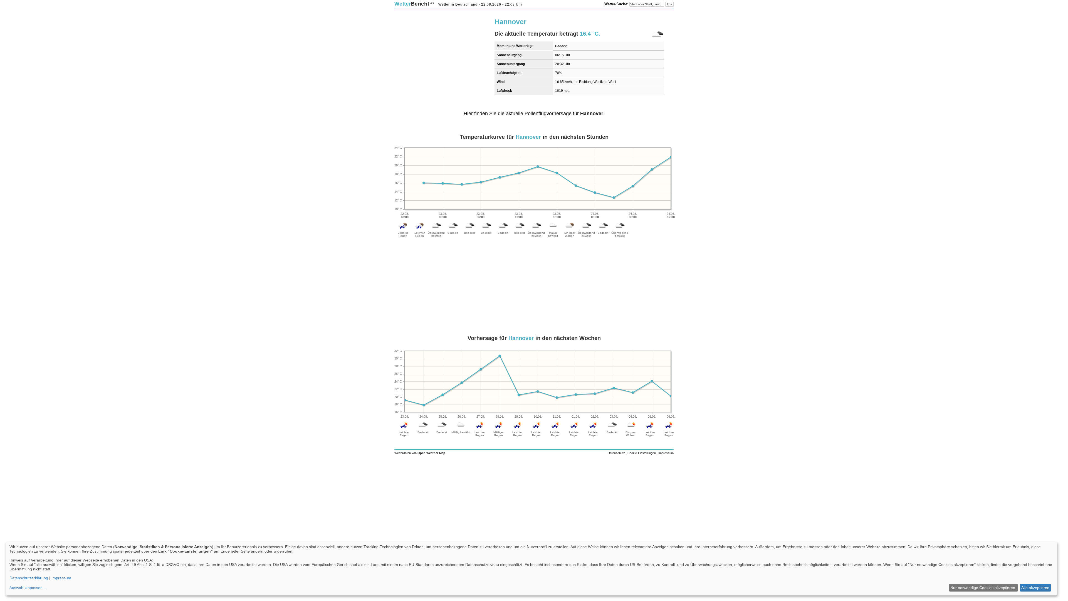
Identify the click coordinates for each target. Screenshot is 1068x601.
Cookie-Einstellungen (641, 453)
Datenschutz (616, 453)
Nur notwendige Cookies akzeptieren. (983, 587)
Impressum (666, 453)
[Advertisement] (441, 52)
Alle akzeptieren (1035, 587)
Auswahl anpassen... (27, 587)
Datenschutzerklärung (28, 578)
